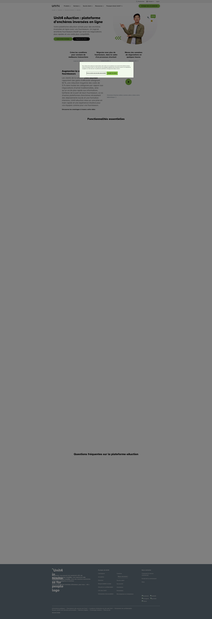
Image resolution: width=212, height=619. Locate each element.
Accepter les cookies (112, 73)
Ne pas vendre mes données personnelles (96, 73)
